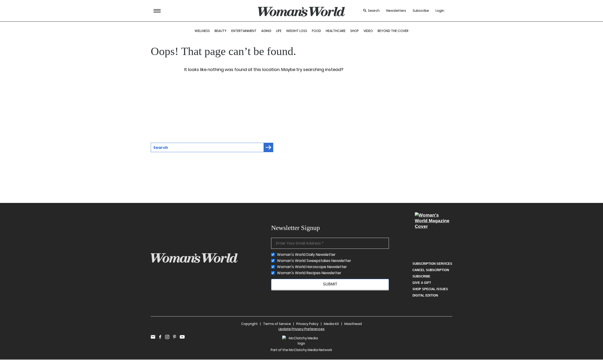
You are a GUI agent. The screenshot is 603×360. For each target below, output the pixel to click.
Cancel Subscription (430, 270)
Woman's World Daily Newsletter (306, 254)
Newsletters (396, 11)
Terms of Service (277, 323)
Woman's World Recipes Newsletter (309, 273)
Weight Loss (296, 30)
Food (316, 30)
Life (278, 30)
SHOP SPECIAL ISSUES (430, 289)
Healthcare (336, 30)
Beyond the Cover (393, 30)
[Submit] (268, 147)
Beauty (221, 30)
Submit (330, 284)
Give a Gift (421, 283)
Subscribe (421, 11)
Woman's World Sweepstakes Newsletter (314, 260)
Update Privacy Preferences (301, 329)
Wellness (202, 30)
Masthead (353, 323)
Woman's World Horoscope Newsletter (312, 266)
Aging (266, 30)
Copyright (249, 323)
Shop (354, 30)
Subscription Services (432, 263)
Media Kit (331, 323)
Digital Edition (425, 295)
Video (368, 30)
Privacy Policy (307, 323)
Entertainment (244, 30)
